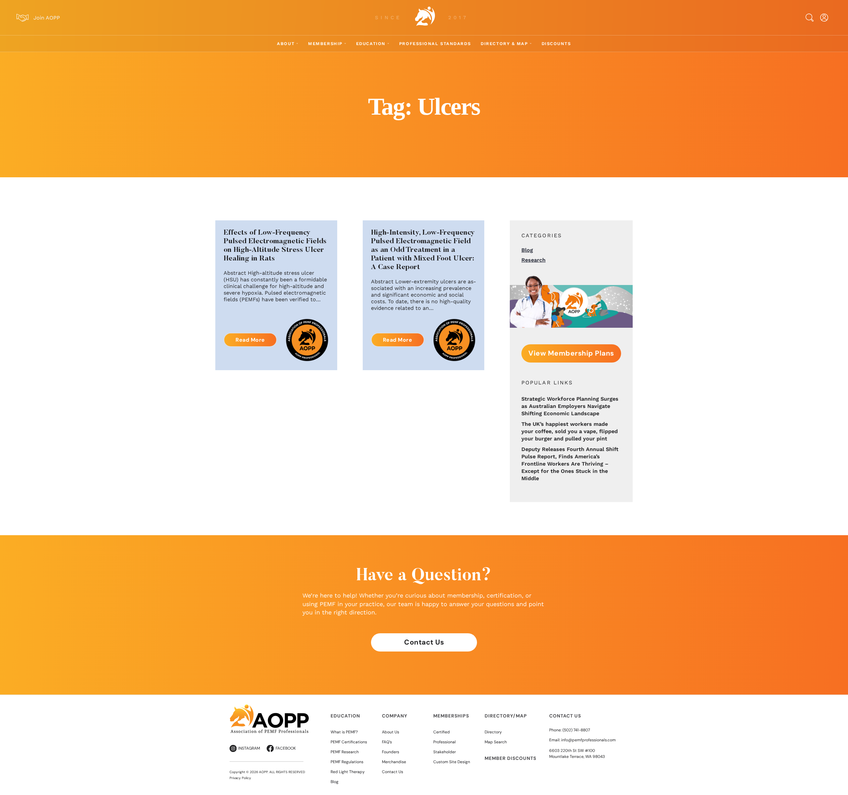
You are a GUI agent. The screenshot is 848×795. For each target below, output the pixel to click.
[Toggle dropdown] (297, 43)
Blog (527, 250)
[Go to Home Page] (425, 17)
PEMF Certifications (349, 742)
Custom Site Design (451, 762)
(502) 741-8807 (576, 730)
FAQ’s (387, 742)
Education (371, 43)
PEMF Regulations (347, 762)
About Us (390, 732)
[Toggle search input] (809, 17)
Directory (493, 732)
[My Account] (824, 17)
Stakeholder (444, 752)
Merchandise (394, 762)
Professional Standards (435, 43)
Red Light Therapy (348, 771)
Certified (441, 732)
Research (533, 260)
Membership (325, 43)
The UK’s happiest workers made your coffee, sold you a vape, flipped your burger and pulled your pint (569, 431)
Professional (444, 742)
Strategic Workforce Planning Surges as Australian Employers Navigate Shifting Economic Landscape (569, 406)
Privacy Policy (240, 778)
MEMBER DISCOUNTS (510, 758)
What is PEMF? (344, 732)
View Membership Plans (571, 353)
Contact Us (424, 642)
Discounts (556, 43)
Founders (390, 752)
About (285, 43)
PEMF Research (345, 752)
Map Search (496, 742)
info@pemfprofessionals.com (588, 740)
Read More (250, 339)
